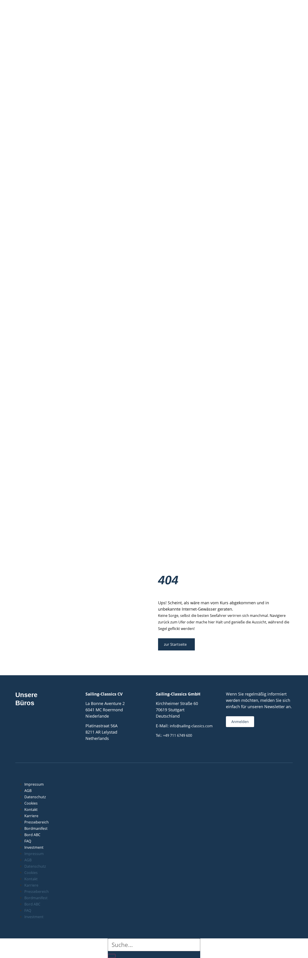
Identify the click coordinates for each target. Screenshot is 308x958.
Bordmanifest (36, 828)
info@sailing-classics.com (191, 725)
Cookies (31, 803)
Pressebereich (36, 822)
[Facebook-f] (228, 744)
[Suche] (111, 956)
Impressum (34, 784)
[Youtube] (246, 744)
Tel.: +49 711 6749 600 (174, 735)
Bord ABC (32, 834)
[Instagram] (237, 744)
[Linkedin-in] (255, 744)
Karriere (31, 815)
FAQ (27, 841)
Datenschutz (35, 796)
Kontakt (31, 809)
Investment (34, 847)
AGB (28, 790)
